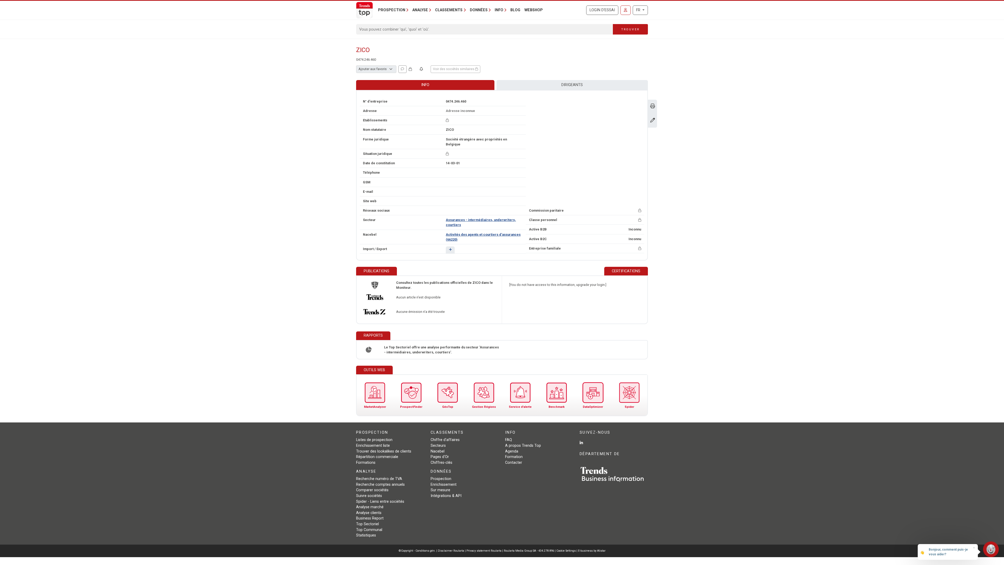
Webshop (533, 10)
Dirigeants (572, 85)
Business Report (370, 518)
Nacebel (437, 451)
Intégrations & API (446, 496)
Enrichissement (444, 484)
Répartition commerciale (377, 457)
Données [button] (479, 10)
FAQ (508, 440)
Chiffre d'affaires (445, 440)
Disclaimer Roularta (451, 550)
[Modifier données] (652, 120)
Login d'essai (602, 10)
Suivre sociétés (369, 496)
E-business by (592, 550)
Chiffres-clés (441, 462)
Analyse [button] (420, 10)
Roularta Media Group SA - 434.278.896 (529, 550)
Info (425, 85)
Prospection (441, 479)
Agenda (511, 451)
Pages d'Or (440, 457)
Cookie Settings (566, 550)
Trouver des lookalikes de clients (383, 451)
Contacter (513, 462)
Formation (514, 457)
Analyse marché (370, 507)
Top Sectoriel (367, 524)
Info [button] (499, 10)
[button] (450, 249)
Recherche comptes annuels (380, 484)
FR (638, 10)
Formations (365, 462)
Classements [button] (449, 10)
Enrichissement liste (373, 445)
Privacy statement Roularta (483, 550)
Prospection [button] (391, 10)
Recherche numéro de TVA (379, 479)
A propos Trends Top (523, 445)
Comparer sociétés (372, 490)
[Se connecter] (625, 10)
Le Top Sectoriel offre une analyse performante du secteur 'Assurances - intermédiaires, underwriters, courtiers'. (441, 349)
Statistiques (366, 535)
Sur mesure (440, 490)
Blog (515, 10)
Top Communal (369, 530)
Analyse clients (368, 513)
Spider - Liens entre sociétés (380, 501)
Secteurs (438, 445)
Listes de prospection (374, 440)
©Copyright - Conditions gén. (417, 550)
